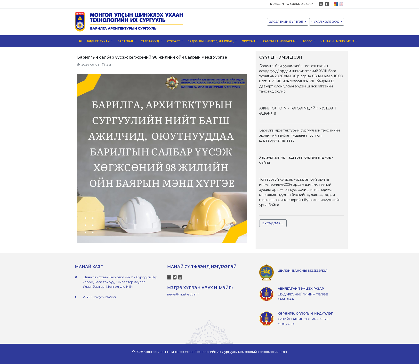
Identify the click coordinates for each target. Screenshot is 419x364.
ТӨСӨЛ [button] (308, 41)
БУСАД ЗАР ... (272, 223)
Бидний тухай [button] (98, 41)
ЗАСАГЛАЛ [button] (126, 41)
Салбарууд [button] (150, 41)
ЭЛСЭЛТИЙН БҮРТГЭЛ (286, 21)
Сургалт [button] (174, 41)
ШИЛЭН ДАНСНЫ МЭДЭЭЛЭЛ (303, 270)
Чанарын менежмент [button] (338, 41)
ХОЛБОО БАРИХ (302, 4)
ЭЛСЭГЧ (278, 4)
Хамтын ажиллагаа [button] (279, 41)
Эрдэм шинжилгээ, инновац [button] (211, 41)
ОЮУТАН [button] (249, 41)
